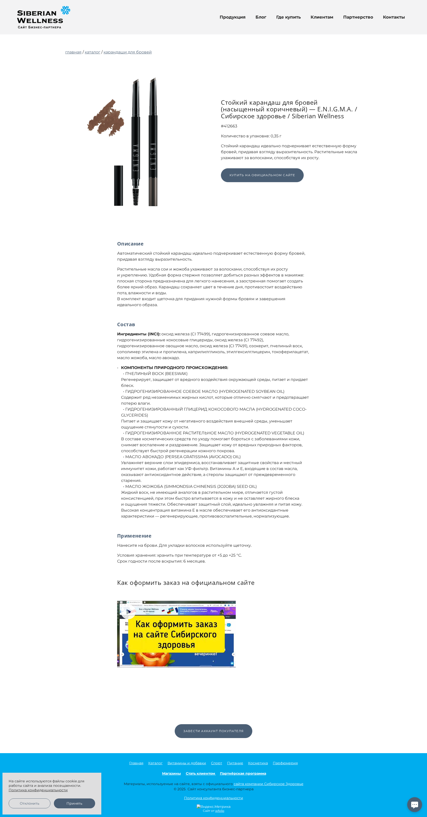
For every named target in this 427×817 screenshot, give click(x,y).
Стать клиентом (201, 773)
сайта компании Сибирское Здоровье (268, 784)
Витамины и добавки (187, 763)
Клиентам (322, 17)
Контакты (394, 17)
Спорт (216, 763)
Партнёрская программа (243, 773)
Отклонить (29, 803)
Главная (136, 763)
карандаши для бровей (128, 52)
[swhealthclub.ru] (43, 17)
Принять (74, 803)
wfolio (219, 811)
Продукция (233, 17)
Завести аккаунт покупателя (213, 731)
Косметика (258, 763)
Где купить (288, 17)
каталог (92, 52)
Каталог (155, 763)
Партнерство (358, 17)
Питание (235, 763)
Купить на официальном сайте (262, 175)
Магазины (171, 773)
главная (73, 52)
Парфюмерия (285, 763)
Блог (261, 17)
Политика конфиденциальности (213, 798)
